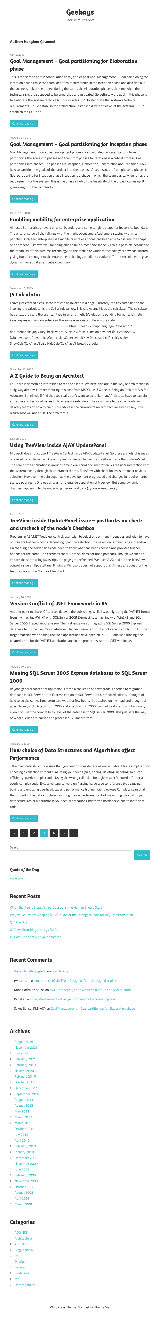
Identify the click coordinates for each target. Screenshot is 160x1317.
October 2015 (24, 1082)
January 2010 (24, 1151)
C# (16, 1255)
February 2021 (25, 1059)
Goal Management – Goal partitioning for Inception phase (78, 144)
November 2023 (26, 1047)
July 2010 (21, 1134)
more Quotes (17, 878)
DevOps (20, 1261)
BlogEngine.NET (26, 1249)
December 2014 (26, 1088)
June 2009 (22, 1169)
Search (15, 847)
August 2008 (24, 1192)
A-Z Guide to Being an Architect (47, 375)
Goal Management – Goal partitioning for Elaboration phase (73, 999)
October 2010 (24, 1128)
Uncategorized (25, 1284)
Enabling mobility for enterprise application (62, 219)
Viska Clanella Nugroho (30, 971)
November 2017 (26, 1070)
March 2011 (23, 1122)
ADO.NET (21, 1232)
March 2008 (23, 1204)
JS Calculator (25, 294)
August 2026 (24, 1041)
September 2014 (27, 1093)
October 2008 (24, 1186)
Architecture (23, 1238)
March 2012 (23, 1117)
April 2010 (22, 1140)
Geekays (80, 12)
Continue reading (22, 123)
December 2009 (26, 1157)
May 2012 (22, 1111)
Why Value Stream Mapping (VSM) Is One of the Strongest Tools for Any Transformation (71, 914)
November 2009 (26, 1163)
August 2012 (24, 1105)
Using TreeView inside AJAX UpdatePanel (58, 445)
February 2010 (25, 1146)
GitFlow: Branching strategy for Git (34, 929)
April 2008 (22, 1198)
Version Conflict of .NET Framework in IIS (59, 603)
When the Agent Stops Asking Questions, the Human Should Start (56, 907)
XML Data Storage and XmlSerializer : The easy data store (90, 989)
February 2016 (25, 1076)
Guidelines (22, 1273)
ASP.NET (21, 1244)
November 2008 (26, 1181)
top (17, 1278)
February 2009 (25, 1175)
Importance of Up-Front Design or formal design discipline (76, 980)
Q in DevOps (18, 922)
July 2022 (21, 1053)
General (20, 1267)
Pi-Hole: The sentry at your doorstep (35, 936)
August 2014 (24, 1099)
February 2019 (25, 1064)
